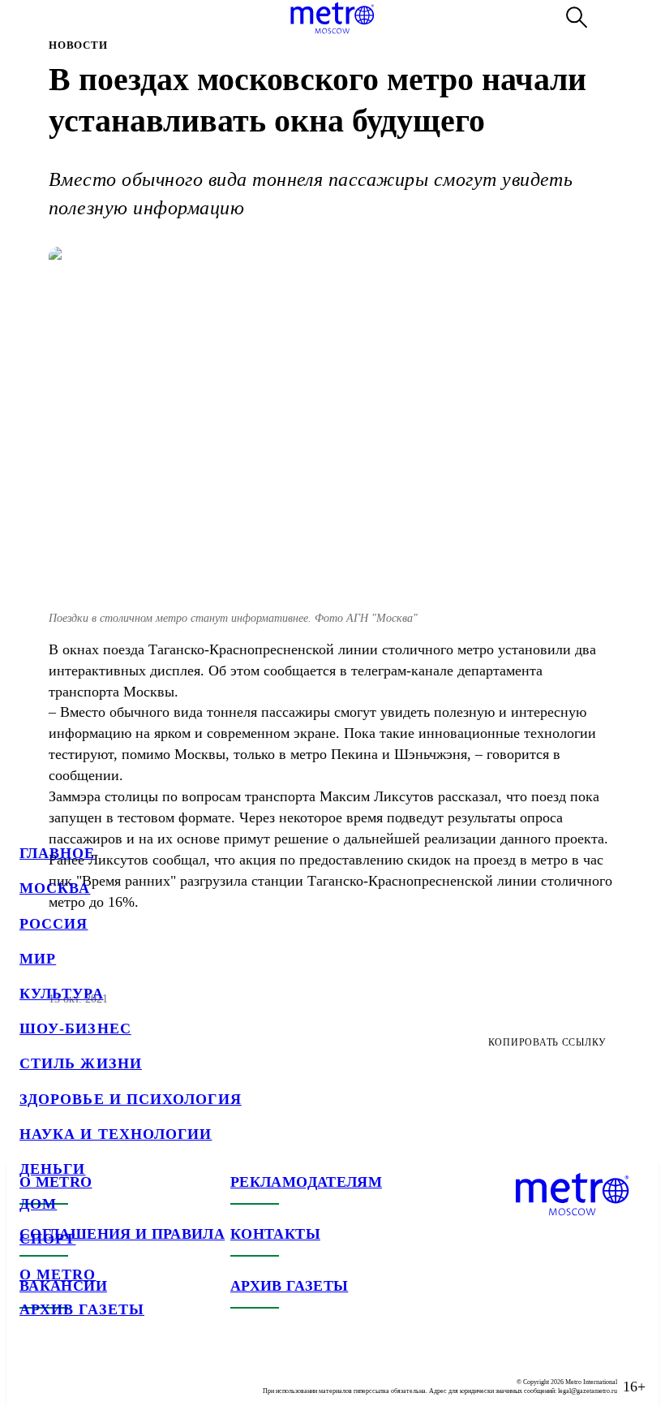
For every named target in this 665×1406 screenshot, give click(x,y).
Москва (54, 888)
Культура (61, 993)
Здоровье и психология (130, 1099)
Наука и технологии (115, 1134)
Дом (38, 1204)
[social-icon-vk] (32, 1374)
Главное (57, 853)
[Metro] (332, 18)
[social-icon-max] (130, 1374)
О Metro (58, 1274)
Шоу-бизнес (75, 1028)
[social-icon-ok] (97, 1374)
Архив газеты (81, 1309)
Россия (53, 924)
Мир (37, 959)
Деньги (52, 1169)
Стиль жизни (80, 1063)
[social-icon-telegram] (65, 1374)
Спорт (47, 1239)
